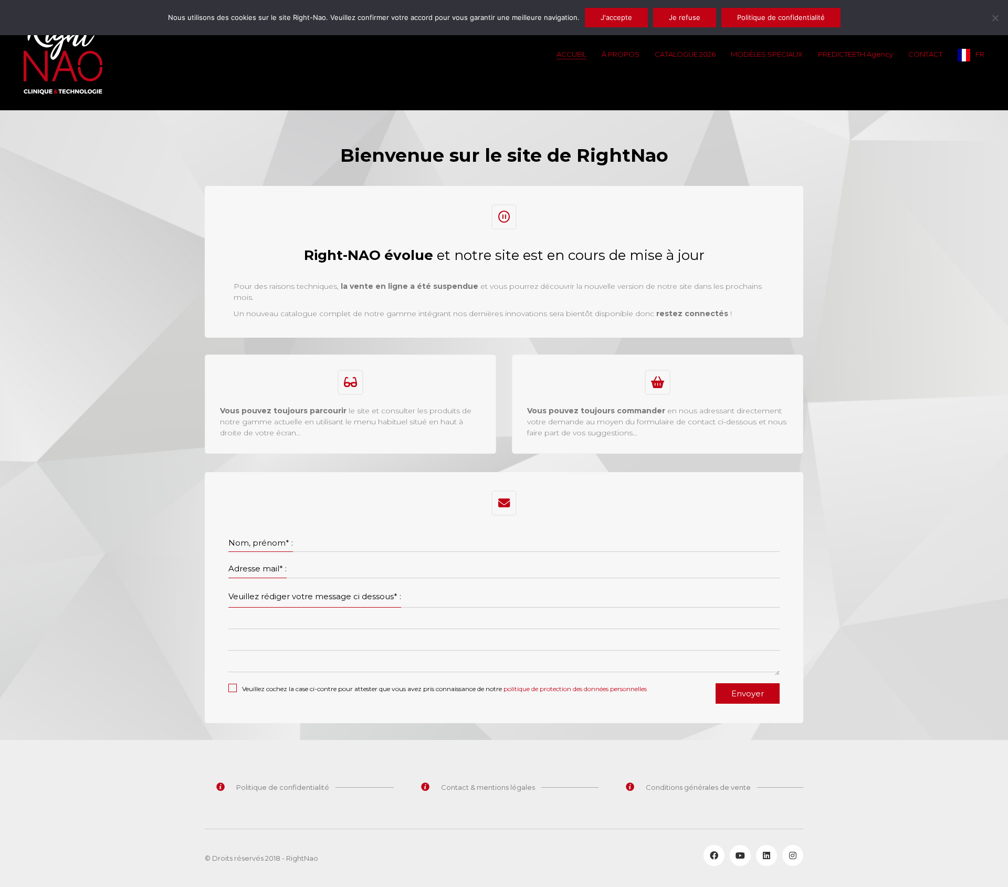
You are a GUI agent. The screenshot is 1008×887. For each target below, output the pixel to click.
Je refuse (684, 17)
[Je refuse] (995, 18)
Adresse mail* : (257, 568)
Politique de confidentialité (781, 17)
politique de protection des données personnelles (575, 689)
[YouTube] (740, 855)
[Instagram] (792, 855)
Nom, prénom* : (260, 543)
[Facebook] (714, 855)
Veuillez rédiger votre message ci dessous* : (314, 596)
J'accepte (616, 17)
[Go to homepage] (63, 55)
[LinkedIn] (766, 855)
